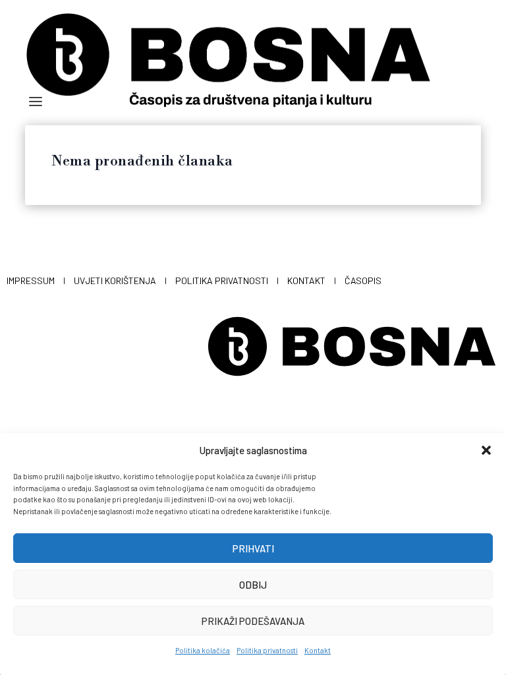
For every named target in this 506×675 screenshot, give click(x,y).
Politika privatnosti (267, 650)
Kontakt (317, 650)
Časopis (363, 280)
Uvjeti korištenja (115, 280)
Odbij (253, 585)
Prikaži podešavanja (253, 621)
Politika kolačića (202, 650)
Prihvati (253, 548)
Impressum (31, 280)
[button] (486, 450)
